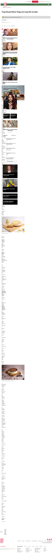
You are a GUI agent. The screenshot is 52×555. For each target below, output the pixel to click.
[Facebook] (51, 539)
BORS (4, 7)
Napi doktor (28, 4)
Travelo (21, 4)
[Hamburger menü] (2, 4)
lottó (4, 117)
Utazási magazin (9, 7)
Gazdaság (29, 546)
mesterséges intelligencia (6, 55)
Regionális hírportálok (19, 546)
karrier (4, 203)
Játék (25, 1)
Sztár (12, 4)
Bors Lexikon (29, 1)
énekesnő (4, 112)
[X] (2, 29)
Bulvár (37, 546)
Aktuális (9, 4)
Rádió (45, 546)
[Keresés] (48, 4)
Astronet (24, 4)
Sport (14, 4)
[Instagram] (49, 539)
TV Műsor (32, 4)
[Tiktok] (47, 539)
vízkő (7, 155)
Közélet (25, 546)
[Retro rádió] (33, 1)
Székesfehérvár (42, 1)
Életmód (17, 4)
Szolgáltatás (41, 546)
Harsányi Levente (8, 150)
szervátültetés (10, 132)
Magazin (33, 546)
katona (12, 117)
